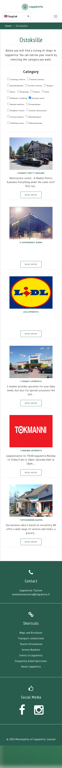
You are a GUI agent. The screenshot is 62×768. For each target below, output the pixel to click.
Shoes (13, 92)
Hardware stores (17, 110)
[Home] (32, 7)
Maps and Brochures (31, 632)
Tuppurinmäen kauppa (31, 520)
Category (31, 71)
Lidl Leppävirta (31, 312)
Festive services (35, 86)
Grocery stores (38, 98)
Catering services (17, 79)
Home (8, 25)
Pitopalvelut (34, 104)
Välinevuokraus (35, 123)
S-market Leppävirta (31, 381)
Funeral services (37, 79)
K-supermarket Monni (31, 242)
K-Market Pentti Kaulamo (31, 173)
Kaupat (50, 86)
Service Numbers (31, 649)
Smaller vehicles (17, 104)
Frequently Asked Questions (31, 661)
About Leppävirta (31, 666)
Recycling (24, 92)
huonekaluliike (16, 86)
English (12, 16)
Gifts (47, 92)
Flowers (36, 92)
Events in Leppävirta (31, 655)
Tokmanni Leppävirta (31, 450)
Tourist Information (31, 644)
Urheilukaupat (35, 117)
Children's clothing (18, 98)
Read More (31, 195)
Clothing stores (17, 123)
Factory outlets (17, 117)
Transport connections (31, 638)
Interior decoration (37, 110)
